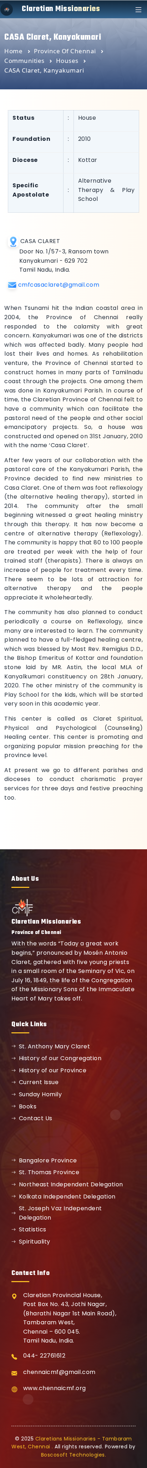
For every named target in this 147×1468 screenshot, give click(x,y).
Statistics (32, 1229)
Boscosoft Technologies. (73, 1454)
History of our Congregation (60, 1058)
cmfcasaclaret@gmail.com (59, 285)
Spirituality (34, 1241)
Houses (68, 60)
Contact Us (35, 1118)
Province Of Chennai (65, 51)
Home (13, 51)
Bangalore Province (48, 1160)
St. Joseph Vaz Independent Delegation (60, 1213)
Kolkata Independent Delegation (67, 1196)
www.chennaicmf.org (54, 1388)
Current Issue (39, 1082)
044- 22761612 (44, 1355)
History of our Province (53, 1070)
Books (28, 1106)
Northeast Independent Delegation (71, 1184)
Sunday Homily (40, 1094)
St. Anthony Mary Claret (54, 1046)
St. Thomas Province (49, 1172)
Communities (25, 60)
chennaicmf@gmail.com (59, 1372)
